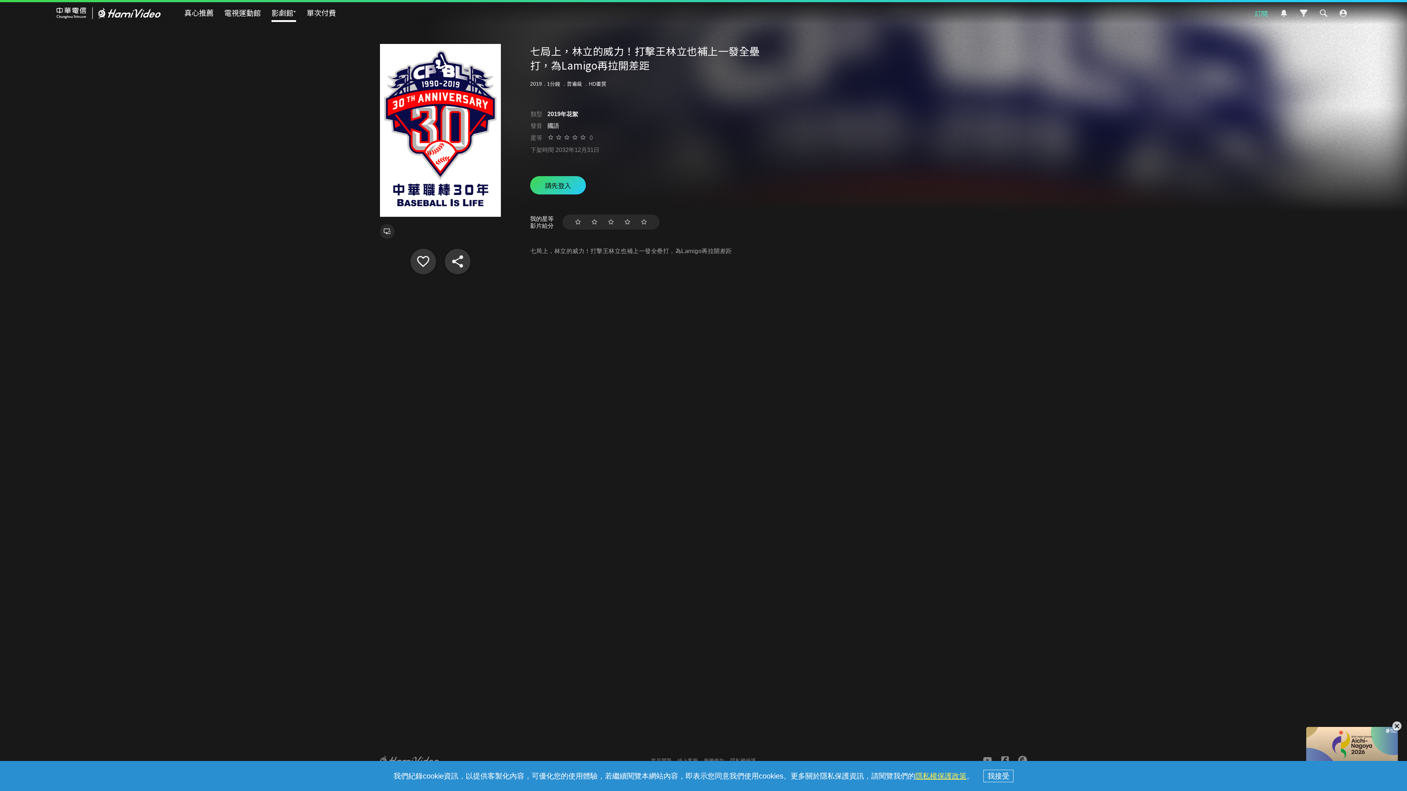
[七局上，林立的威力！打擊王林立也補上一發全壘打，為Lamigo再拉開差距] (423, 261)
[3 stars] (611, 222)
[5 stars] (644, 222)
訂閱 (1261, 13)
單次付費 (321, 12)
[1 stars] (578, 222)
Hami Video (108, 13)
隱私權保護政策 (941, 776)
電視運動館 (242, 12)
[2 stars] (594, 222)
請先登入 (558, 185)
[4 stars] (627, 222)
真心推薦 (199, 12)
